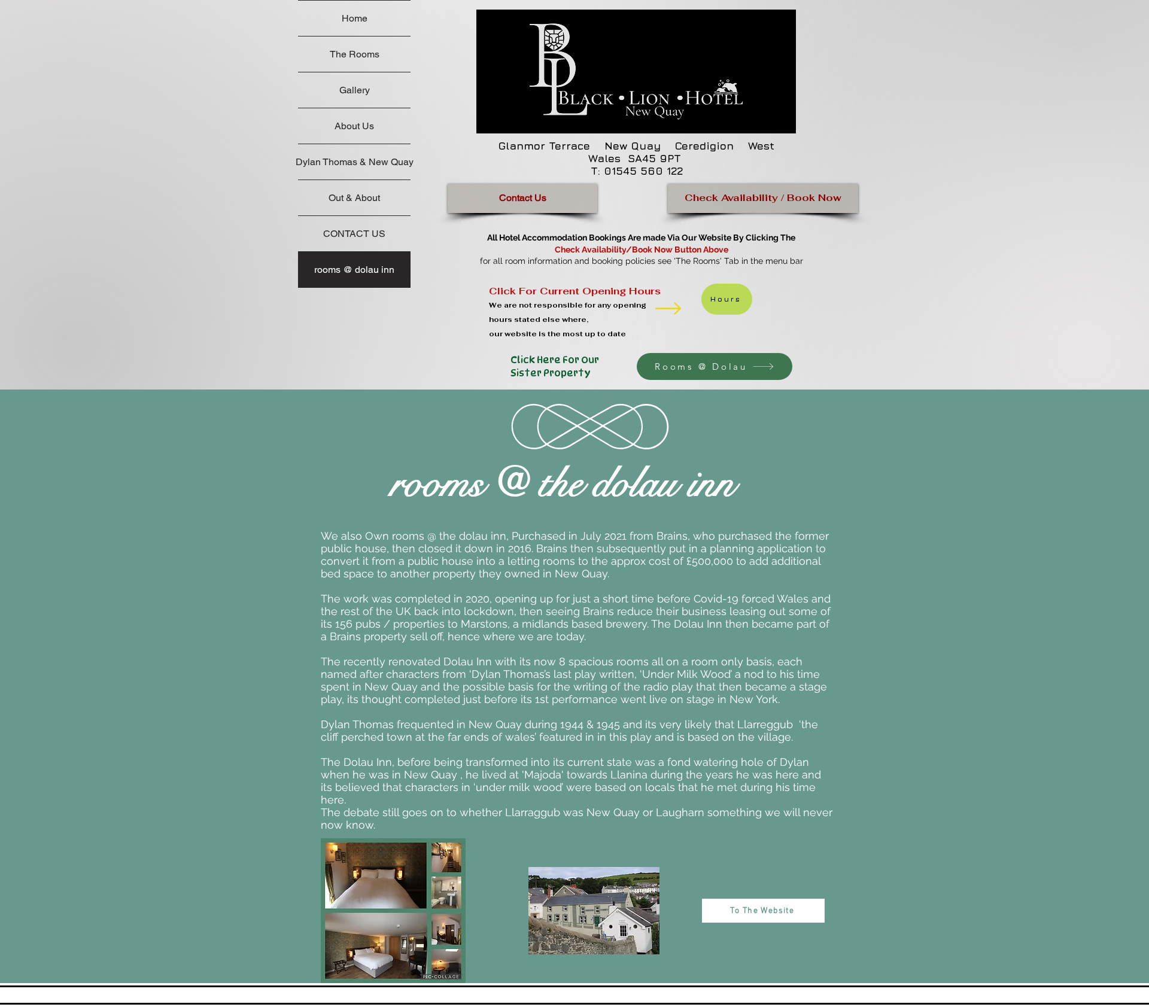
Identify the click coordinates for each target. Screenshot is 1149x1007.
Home (354, 18)
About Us (354, 126)
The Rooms (354, 54)
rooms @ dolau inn (354, 269)
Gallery (354, 90)
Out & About (354, 197)
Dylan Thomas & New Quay (354, 162)
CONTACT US (354, 233)
